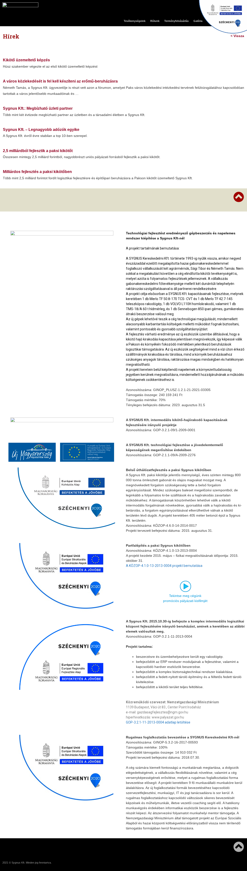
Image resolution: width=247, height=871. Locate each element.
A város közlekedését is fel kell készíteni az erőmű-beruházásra (60, 81)
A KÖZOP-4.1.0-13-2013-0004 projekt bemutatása (164, 566)
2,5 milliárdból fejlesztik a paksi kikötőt (38, 151)
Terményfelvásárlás (176, 20)
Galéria (197, 20)
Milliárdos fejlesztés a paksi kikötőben (37, 172)
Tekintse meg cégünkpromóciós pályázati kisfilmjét (185, 598)
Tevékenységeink (134, 20)
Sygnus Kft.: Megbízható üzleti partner (38, 108)
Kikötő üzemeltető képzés (26, 60)
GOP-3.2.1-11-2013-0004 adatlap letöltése (158, 722)
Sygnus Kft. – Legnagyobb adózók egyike (41, 130)
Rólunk (154, 20)
